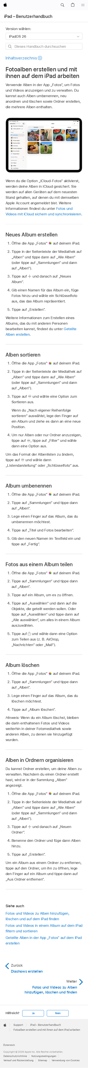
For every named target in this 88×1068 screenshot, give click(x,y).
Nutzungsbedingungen (43, 1056)
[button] (62, 5)
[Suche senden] (10, 46)
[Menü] (83, 5)
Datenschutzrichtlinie (15, 1056)
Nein (57, 1013)
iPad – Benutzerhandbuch (28, 16)
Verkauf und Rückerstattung (18, 1060)
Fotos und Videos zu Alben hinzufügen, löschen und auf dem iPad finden (37, 916)
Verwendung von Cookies (66, 1060)
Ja (33, 1013)
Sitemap (42, 1060)
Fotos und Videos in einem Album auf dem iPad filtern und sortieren (44, 928)
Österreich (9, 1045)
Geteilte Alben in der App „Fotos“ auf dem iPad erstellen (44, 940)
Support (18, 1024)
